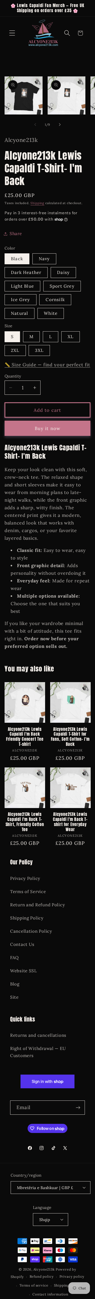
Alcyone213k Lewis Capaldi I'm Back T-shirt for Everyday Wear (70, 822)
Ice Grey (20, 299)
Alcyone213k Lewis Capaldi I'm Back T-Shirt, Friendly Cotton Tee (25, 822)
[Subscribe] (78, 1107)
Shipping (37, 203)
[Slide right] (59, 124)
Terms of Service (28, 891)
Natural (19, 313)
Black (17, 258)
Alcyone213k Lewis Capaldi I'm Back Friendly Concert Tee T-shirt (25, 737)
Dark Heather (26, 272)
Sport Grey (62, 286)
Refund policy (42, 1276)
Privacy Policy (25, 878)
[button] (12, 33)
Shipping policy (67, 1285)
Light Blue (22, 286)
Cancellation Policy (31, 931)
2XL (15, 350)
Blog (15, 984)
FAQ (14, 957)
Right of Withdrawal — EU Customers (38, 1052)
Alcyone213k (44, 1269)
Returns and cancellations (38, 1035)
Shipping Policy (27, 918)
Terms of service (34, 1285)
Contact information (50, 1294)
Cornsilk (55, 299)
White (51, 313)
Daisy (63, 272)
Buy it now (48, 428)
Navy (44, 258)
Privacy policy (72, 1276)
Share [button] (16, 233)
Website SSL (23, 971)
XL (70, 336)
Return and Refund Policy (37, 905)
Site (14, 997)
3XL (39, 350)
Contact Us (22, 944)
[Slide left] (35, 124)
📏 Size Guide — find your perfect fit (47, 365)
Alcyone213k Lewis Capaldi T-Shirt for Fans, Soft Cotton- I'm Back (70, 737)
